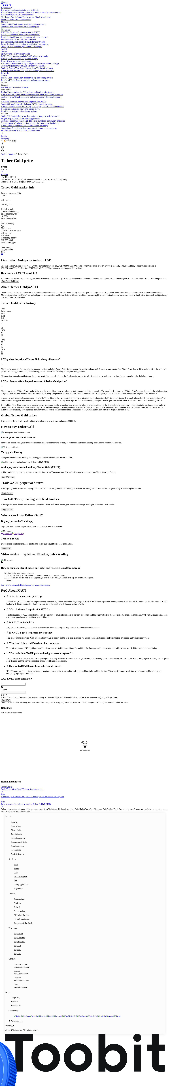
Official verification (21, 915)
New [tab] (11, 713)
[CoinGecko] (92, 1016)
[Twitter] (17, 1016)
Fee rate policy (19, 911)
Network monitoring (21, 919)
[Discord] (42, 1016)
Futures (16, 869)
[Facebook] (57, 1016)
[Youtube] (34, 1016)
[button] (4, 195)
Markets (11, 154)
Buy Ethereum (19, 938)
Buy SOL (17, 950)
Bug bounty (18, 889)
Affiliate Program (20, 877)
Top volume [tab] (17, 713)
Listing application (21, 885)
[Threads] (117, 1016)
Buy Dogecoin (19, 942)
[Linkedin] (101, 1016)
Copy (16, 873)
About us (14, 822)
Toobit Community (18, 838)
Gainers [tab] (7, 713)
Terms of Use (16, 826)
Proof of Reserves (17, 854)
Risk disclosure (16, 834)
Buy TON (17, 946)
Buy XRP (17, 954)
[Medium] (25, 1016)
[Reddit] (49, 1016)
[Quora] (109, 1016)
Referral (17, 907)
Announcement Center (19, 842)
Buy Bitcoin (18, 934)
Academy (17, 903)
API (15, 881)
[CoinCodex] (81, 1016)
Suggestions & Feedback (23, 923)
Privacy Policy (16, 830)
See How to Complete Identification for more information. (25, 585)
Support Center (19, 899)
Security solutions (17, 846)
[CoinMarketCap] (69, 1016)
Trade (3, 154)
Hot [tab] (2, 713)
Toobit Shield (16, 850)
